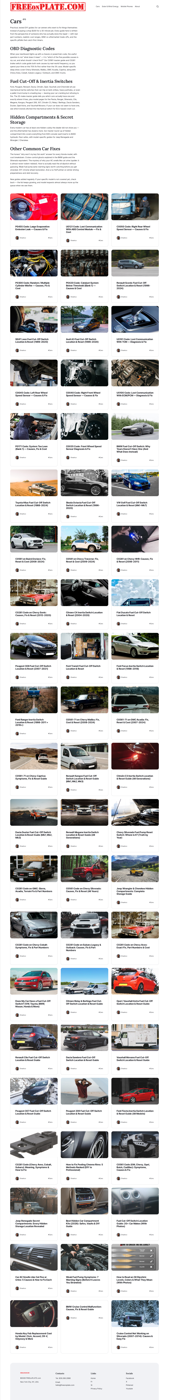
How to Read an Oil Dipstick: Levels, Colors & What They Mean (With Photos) (134, 1280)
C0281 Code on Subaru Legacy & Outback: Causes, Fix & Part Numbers (83, 947)
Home (93, 1378)
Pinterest (129, 1385)
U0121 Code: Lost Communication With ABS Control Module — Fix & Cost (84, 229)
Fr (91, 1382)
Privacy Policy (96, 1389)
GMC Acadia (52, 70)
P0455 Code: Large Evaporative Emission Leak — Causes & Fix (32, 228)
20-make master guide (27, 96)
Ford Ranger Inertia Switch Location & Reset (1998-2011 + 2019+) (31, 722)
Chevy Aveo (15, 73)
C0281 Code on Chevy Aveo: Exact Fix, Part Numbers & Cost (133, 946)
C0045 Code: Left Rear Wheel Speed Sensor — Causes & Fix (31, 394)
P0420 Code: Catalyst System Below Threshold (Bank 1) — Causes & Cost (82, 286)
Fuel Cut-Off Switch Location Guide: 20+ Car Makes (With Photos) (132, 1223)
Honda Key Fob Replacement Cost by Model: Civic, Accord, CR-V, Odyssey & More (33, 1336)
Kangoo (21, 102)
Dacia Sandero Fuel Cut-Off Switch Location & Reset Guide (82, 1059)
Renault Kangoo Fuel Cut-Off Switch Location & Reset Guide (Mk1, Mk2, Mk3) (82, 779)
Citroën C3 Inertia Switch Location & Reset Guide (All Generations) (135, 777)
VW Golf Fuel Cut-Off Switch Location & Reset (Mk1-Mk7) (132, 504)
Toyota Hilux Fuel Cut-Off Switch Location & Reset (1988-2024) (32, 504)
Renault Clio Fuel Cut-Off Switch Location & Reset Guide (32, 1059)
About (137, 6)
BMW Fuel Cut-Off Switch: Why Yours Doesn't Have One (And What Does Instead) (133, 449)
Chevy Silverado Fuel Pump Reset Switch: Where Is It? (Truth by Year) (135, 835)
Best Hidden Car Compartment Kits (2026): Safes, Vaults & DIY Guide (83, 1223)
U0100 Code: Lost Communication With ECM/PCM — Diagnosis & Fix (135, 394)
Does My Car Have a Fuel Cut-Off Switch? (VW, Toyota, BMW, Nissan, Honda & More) (33, 1004)
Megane (13, 102)
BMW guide (63, 157)
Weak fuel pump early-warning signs (34, 167)
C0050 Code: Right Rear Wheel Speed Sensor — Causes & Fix (133, 228)
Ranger (60, 99)
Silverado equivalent (19, 160)
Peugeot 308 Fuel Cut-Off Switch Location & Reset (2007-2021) (33, 667)
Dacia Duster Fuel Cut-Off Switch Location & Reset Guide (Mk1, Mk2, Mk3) (33, 835)
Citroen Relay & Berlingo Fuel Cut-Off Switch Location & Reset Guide (84, 1002)
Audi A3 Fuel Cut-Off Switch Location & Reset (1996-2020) (82, 340)
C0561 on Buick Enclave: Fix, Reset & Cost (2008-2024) (30, 560)
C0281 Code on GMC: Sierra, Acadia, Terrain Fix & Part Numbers (33, 890)
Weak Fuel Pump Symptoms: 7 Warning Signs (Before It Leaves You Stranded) (83, 1280)
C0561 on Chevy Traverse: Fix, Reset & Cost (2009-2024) (82, 560)
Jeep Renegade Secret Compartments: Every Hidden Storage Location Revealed (31, 1223)
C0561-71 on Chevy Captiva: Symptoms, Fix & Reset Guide (31, 777)
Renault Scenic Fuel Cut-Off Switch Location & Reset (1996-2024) (133, 286)
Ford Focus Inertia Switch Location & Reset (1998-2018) (135, 667)
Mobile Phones (127, 6)
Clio (74, 99)
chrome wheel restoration (34, 170)
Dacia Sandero (73, 102)
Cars (98, 6)
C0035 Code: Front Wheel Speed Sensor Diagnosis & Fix (84, 447)
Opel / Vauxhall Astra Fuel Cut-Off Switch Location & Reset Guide (135, 1002)
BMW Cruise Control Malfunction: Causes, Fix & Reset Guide (84, 1308)
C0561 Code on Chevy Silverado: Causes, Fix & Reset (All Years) (83, 890)
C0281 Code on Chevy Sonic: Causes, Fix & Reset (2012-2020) (33, 614)
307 (39, 102)
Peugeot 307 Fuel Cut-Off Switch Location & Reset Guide (33, 1112)
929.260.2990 (65, 1378)
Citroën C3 (46, 102)
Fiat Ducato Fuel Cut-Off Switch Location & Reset (134, 614)
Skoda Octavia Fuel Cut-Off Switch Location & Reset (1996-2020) (83, 505)
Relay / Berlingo (59, 102)
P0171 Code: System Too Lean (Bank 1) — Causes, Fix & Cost (31, 447)
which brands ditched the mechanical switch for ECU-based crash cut (44, 109)
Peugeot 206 (31, 102)
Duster (13, 106)
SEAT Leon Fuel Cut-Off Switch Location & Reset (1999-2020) (32, 340)
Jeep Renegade (62, 137)
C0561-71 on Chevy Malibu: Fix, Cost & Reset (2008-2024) (83, 721)
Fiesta (53, 99)
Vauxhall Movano (38, 106)
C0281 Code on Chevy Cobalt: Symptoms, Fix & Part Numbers (32, 946)
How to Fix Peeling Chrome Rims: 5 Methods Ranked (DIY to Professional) (84, 1167)
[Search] (157, 6)
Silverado (68, 99)
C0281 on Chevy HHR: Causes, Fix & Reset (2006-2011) (135, 560)
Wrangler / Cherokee (19, 140)
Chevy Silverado (33, 70)
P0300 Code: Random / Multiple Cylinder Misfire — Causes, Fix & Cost (32, 286)
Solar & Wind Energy (110, 6)
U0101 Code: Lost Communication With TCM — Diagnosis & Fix (135, 340)
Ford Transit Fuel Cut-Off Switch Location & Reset (83, 667)
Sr (92, 1385)
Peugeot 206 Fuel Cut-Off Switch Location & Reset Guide (84, 1112)
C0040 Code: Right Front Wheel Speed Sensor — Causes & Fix (83, 394)
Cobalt (24, 73)
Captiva (62, 70)
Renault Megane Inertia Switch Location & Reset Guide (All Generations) (82, 835)
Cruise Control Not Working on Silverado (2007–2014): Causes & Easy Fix (135, 1336)
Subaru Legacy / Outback (39, 73)
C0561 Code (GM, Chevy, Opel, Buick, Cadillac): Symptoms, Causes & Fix (133, 1167)
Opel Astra (21, 106)
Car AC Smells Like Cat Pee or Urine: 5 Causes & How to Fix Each (33, 1278)
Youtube (129, 1389)
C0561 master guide (56, 60)
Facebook (130, 1378)
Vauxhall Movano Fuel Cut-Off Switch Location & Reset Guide (133, 1059)
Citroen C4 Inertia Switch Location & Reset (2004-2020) (84, 614)
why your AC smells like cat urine (56, 160)
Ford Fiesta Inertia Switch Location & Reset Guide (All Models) (135, 1112)
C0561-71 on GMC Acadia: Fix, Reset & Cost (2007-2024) (133, 721)
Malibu (43, 70)
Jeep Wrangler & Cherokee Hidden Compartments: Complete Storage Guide (135, 891)
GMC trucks (60, 73)
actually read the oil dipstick (57, 164)
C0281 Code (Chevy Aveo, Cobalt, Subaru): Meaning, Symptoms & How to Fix (33, 1167)
